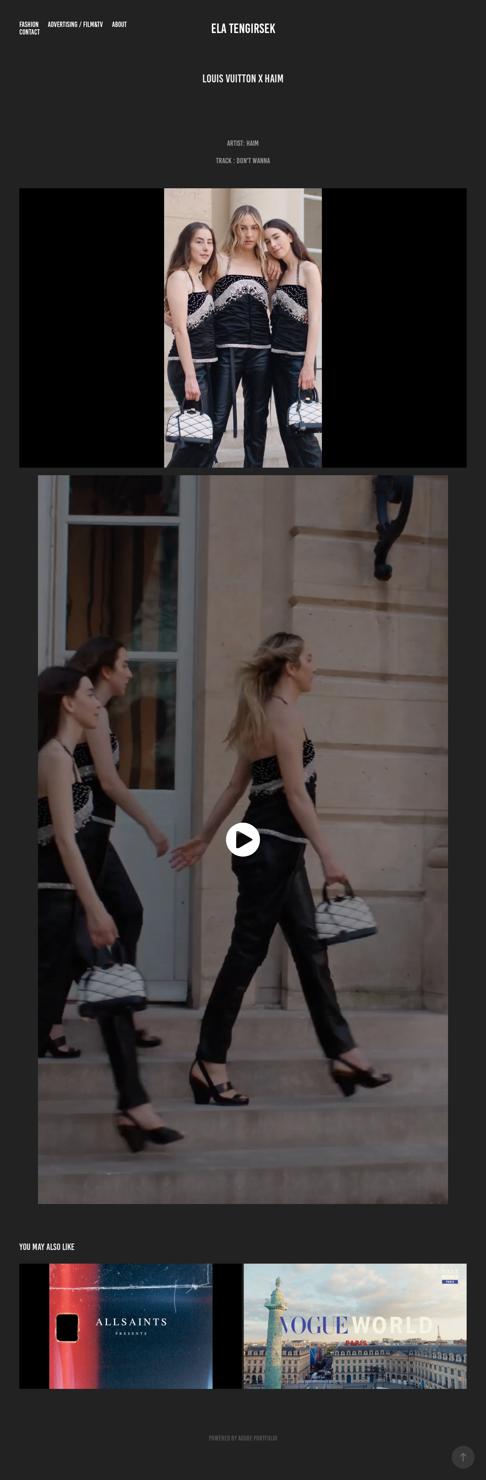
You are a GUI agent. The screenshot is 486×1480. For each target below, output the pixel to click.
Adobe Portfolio (257, 1438)
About (119, 24)
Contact (29, 32)
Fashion (29, 24)
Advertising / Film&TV (75, 24)
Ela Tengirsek (243, 28)
